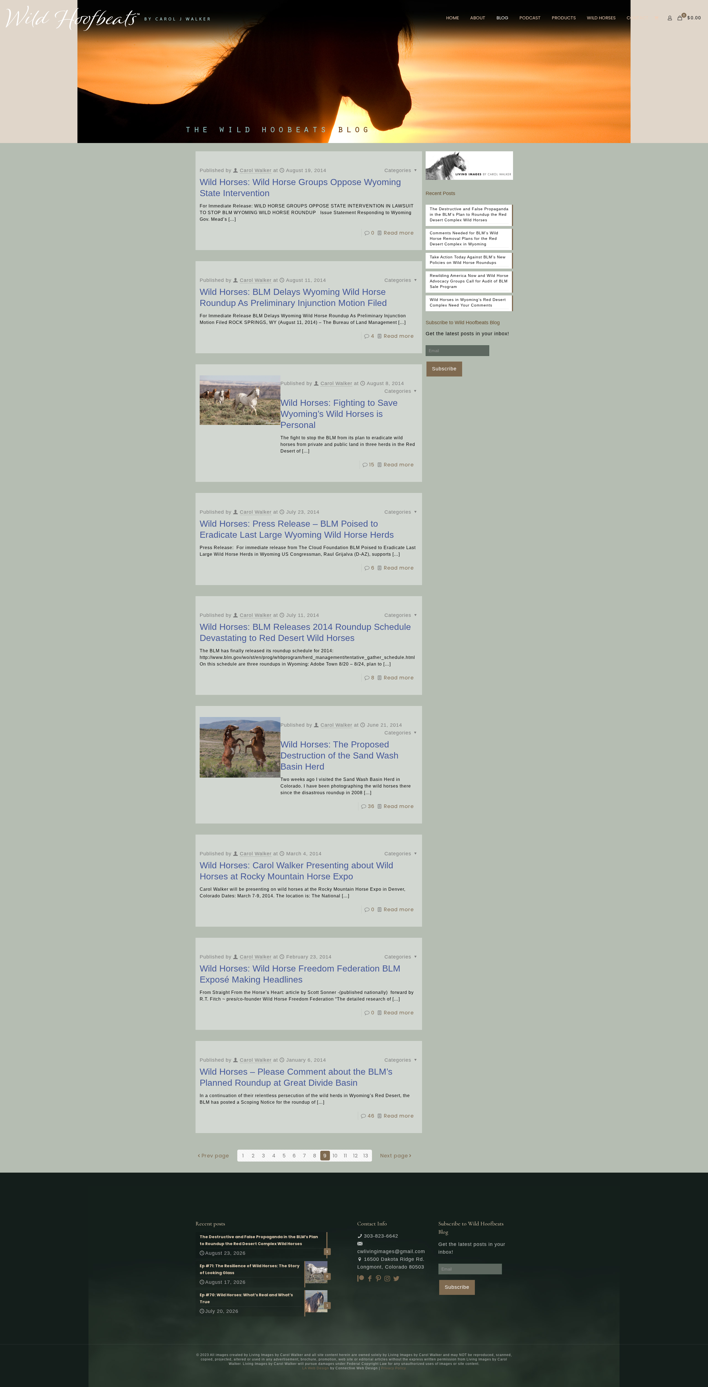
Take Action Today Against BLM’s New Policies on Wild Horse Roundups (468, 260)
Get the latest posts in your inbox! (467, 333)
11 (345, 1155)
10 (335, 1155)
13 (365, 1155)
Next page (394, 1155)
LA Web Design (315, 1368)
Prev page (215, 1155)
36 (371, 806)
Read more (399, 232)
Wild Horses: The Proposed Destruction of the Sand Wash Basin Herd (339, 755)
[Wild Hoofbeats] (108, 18)
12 (355, 1155)
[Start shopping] (656, 18)
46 (371, 1115)
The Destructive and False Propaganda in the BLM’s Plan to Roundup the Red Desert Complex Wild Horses (469, 214)
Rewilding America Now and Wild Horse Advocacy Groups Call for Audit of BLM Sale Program (469, 281)
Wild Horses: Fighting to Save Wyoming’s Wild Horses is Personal (339, 414)
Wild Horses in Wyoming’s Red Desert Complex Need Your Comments (468, 302)
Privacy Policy (393, 1368)
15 (371, 464)
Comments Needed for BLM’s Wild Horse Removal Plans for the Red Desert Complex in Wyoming (464, 238)
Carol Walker (256, 170)
